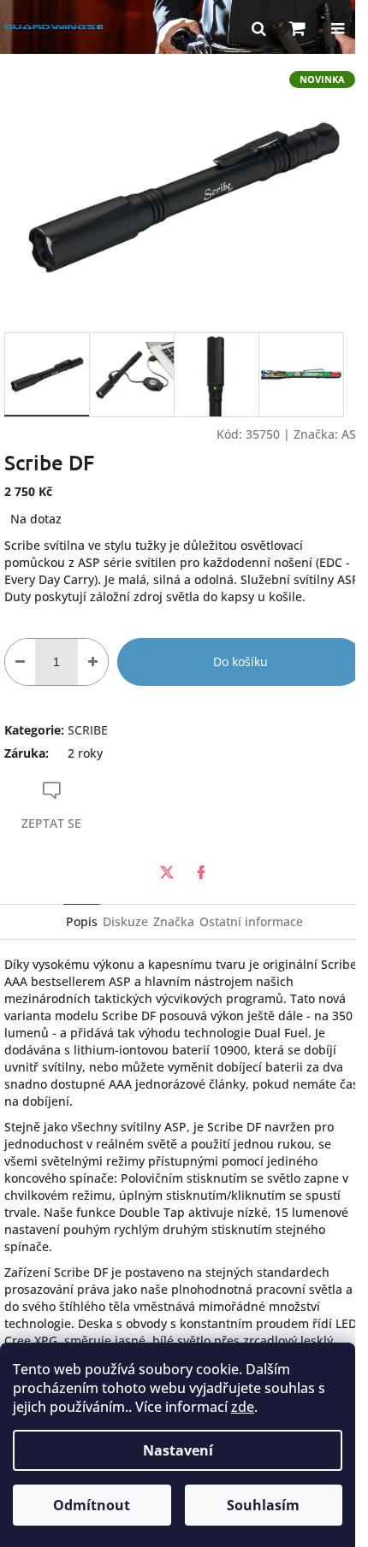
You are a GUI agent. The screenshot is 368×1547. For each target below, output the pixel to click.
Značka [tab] (173, 921)
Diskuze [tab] (125, 921)
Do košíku (240, 661)
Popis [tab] (82, 921)
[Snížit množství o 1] (20, 662)
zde (242, 1406)
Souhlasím (263, 1505)
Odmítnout (91, 1505)
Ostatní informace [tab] (251, 921)
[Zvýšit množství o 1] (93, 662)
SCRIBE (88, 730)
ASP (352, 434)
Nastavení (178, 1450)
